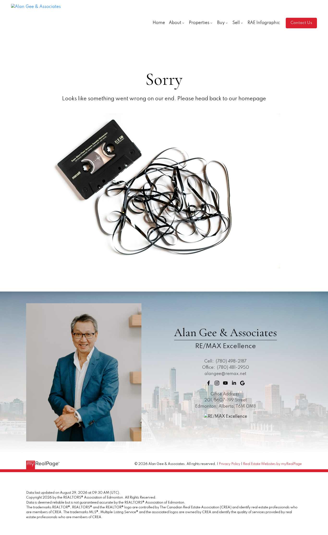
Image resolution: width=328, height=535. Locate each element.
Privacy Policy (229, 464)
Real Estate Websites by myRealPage (272, 464)
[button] (301, 23)
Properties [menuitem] (199, 23)
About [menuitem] (175, 23)
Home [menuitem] (159, 23)
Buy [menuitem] (221, 23)
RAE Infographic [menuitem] (264, 23)
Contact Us (301, 23)
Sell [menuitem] (236, 23)
